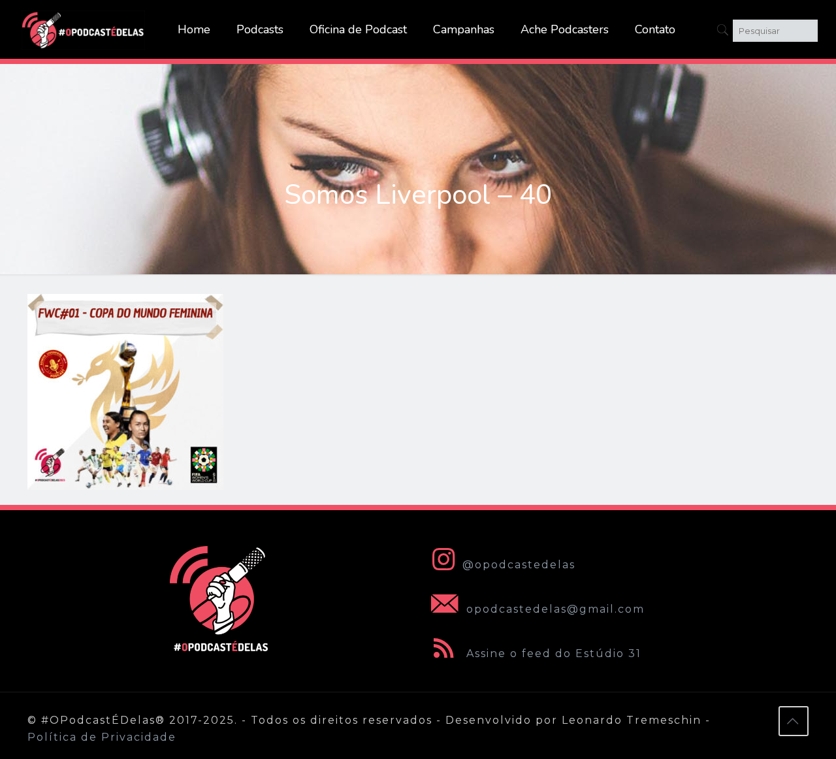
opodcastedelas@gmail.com (553, 609)
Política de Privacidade (101, 737)
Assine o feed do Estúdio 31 (551, 653)
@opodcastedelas (518, 564)
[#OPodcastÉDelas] (84, 29)
